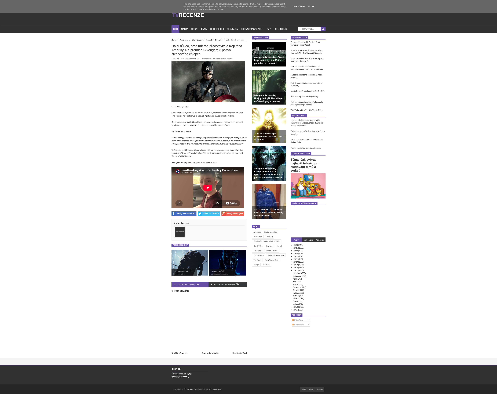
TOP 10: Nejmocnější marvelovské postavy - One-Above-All (268, 136)
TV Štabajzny (232, 28)
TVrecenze (190, 389)
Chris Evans (216, 58)
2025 (296, 248)
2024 (296, 251)
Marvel (279, 246)
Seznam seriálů (281, 28)
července (297, 287)
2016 (296, 307)
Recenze (194, 28)
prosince (297, 273)
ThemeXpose (216, 389)
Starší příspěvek (240, 353)
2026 (296, 245)
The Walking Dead (271, 260)
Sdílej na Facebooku (186, 213)
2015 (296, 310)
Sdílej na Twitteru (211, 213)
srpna (296, 284)
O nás (311, 390)
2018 (296, 267)
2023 (296, 253)
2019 (296, 265)
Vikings (256, 265)
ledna (295, 304)
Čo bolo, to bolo (217, 28)
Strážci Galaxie (271, 251)
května (296, 293)
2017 (296, 270)
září (295, 282)
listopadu (297, 276)
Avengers (257, 232)
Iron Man (269, 246)
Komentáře (299, 325)
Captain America (270, 232)
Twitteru (178, 131)
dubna (296, 296)
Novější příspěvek (179, 353)
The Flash (257, 260)
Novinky (184, 28)
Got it (311, 6)
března (296, 298)
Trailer (293, 131)
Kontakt (320, 390)
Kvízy (269, 28)
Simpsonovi (258, 251)
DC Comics (258, 237)
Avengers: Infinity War (181, 162)
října (295, 279)
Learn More (299, 6)
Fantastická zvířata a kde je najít (266, 241)
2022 (296, 256)
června (296, 290)
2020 (296, 262)
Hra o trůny (258, 246)
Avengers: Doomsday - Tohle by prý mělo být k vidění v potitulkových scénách (269, 60)
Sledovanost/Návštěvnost (252, 28)
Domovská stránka (210, 353)
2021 (296, 259)
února (296, 301)
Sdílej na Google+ (235, 213)
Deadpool (269, 237)
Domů (175, 28)
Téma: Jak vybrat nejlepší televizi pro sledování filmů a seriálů (305, 165)
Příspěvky (298, 320)
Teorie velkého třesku (276, 255)
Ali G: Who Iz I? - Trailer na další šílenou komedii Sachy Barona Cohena (268, 212)
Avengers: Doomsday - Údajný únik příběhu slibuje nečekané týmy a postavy (268, 98)
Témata (204, 28)
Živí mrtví (266, 265)
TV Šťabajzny (259, 255)
